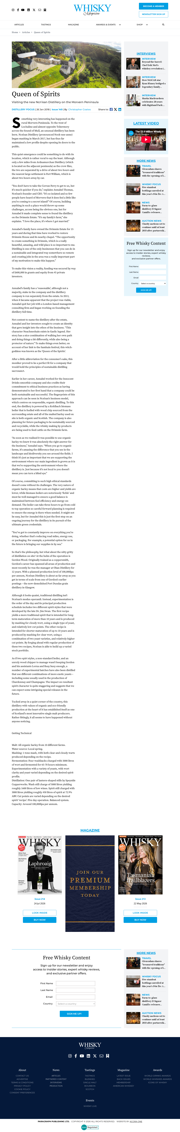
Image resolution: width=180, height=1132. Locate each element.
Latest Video (146, 123)
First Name (133, 266)
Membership (123, 1082)
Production (56, 1085)
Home (15, 32)
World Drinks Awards (157, 1075)
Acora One (136, 1121)
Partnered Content (56, 1079)
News (145, 203)
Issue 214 (40, 899)
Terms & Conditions (22, 1082)
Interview (149, 59)
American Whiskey (123, 1086)
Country (134, 283)
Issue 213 (140, 899)
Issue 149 (57, 109)
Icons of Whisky (157, 1082)
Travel (146, 166)
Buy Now (40, 920)
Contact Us (22, 1075)
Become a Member (153, 6)
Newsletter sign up (153, 14)
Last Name (133, 272)
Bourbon (89, 1086)
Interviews (56, 1082)
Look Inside (39, 912)
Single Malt (89, 1082)
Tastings (46, 24)
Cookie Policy (22, 1089)
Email (136, 278)
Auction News (151, 221)
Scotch (90, 1089)
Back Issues (123, 1079)
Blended (90, 1079)
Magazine (73, 24)
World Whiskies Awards (157, 1079)
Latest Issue (123, 1075)
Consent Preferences (22, 1092)
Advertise (22, 1079)
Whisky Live (90, 1106)
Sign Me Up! (146, 290)
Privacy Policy (22, 1086)
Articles (19, 24)
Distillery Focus (24, 109)
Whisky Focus (151, 184)
